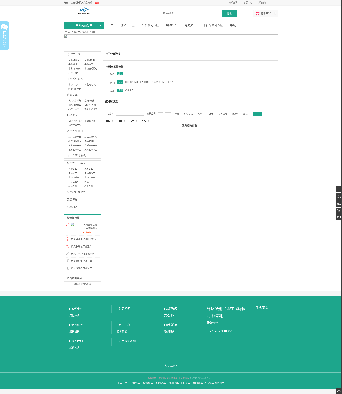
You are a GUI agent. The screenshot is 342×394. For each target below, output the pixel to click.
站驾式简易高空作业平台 (90, 137)
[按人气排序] (133, 120)
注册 (97, 2)
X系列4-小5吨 (90, 105)
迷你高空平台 (90, 150)
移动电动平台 (74, 89)
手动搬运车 (73, 64)
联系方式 (74, 347)
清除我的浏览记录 (82, 284)
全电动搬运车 (74, 60)
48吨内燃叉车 (74, 105)
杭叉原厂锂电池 (76, 192)
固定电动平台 (90, 84)
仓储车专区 (73, 54)
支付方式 (74, 315)
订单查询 (233, 2)
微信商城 (262, 2)
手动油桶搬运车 (90, 69)
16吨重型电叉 (74, 125)
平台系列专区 (75, 78)
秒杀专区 (88, 186)
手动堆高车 (89, 64)
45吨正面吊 (73, 109)
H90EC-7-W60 (131, 82)
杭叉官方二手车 (76, 163)
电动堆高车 (89, 177)
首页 (67, 32)
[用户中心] (339, 204)
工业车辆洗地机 (76, 155)
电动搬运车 (89, 173)
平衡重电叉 (89, 121)
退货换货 (74, 331)
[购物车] (339, 211)
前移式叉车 (73, 182)
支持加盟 (169, 315)
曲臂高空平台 (74, 145)
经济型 (235, 114)
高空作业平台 (75, 131)
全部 (120, 73)
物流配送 (169, 331)
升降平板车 (73, 73)
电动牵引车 (73, 177)
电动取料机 (89, 141)
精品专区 (72, 186)
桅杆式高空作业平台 (74, 137)
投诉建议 (122, 331)
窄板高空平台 (90, 145)
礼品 (200, 114)
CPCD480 (144, 82)
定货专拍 (72, 199)
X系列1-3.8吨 (88, 32)
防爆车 (87, 182)
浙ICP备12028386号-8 (200, 378)
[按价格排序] (109, 120)
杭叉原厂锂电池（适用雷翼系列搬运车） (92, 261)
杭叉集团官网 (170, 365)
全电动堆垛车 (90, 60)
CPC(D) (171, 82)
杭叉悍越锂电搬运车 (81, 268)
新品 (245, 114)
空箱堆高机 (89, 100)
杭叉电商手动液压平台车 (84, 239)
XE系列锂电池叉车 (75, 121)
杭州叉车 (129, 90)
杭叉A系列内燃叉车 (74, 101)
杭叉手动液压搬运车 (81, 246)
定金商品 (188, 114)
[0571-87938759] (339, 189)
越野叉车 (88, 169)
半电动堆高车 (74, 68)
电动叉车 (72, 115)
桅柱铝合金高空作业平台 (74, 141)
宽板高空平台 (74, 150)
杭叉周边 (72, 207)
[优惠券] (339, 217)
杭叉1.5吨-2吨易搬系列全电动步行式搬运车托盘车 (96, 253)
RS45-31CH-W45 (158, 82)
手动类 (210, 114)
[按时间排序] (145, 120)
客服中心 (248, 2)
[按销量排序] (121, 120)
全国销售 (222, 114)
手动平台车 (73, 84)
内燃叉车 (75, 32)
